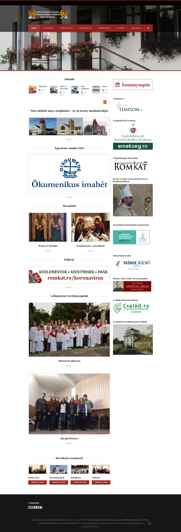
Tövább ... (69, 366)
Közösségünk (86, 28)
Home (34, 28)
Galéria (121, 28)
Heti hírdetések (85, 87)
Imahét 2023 (33, 477)
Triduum (96, 477)
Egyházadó (43, 86)
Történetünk (66, 28)
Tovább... (69, 197)
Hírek (104, 86)
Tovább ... (69, 139)
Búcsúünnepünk (56, 477)
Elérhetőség (104, 28)
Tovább (48, 251)
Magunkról (48, 28)
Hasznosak (136, 28)
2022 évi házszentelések (65, 87)
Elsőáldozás (76, 477)
